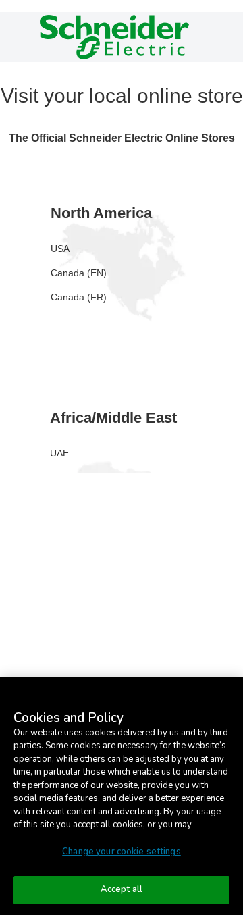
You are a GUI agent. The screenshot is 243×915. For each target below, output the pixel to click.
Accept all (121, 889)
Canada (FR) (79, 297)
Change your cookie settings (121, 851)
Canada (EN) (79, 272)
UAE (59, 453)
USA (60, 248)
